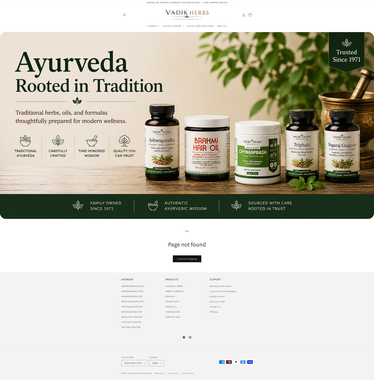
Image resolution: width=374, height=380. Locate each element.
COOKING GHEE (173, 312)
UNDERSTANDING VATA (131, 296)
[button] (124, 15)
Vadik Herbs (131, 373)
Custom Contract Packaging (223, 291)
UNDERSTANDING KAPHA (132, 286)
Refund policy (160, 373)
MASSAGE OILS (172, 301)
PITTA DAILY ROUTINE (131, 322)
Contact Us (215, 306)
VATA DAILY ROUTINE (131, 327)
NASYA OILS (171, 306)
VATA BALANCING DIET (131, 312)
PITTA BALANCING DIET (132, 306)
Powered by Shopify (144, 373)
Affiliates (214, 312)
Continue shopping (187, 258)
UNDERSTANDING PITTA (132, 291)
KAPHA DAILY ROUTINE (131, 317)
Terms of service (188, 373)
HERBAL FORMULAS (175, 291)
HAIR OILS (170, 296)
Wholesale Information (221, 286)
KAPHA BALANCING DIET (132, 301)
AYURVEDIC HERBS (174, 286)
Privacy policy (173, 373)
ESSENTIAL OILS (173, 317)
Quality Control (217, 296)
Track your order (217, 301)
